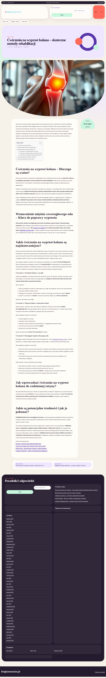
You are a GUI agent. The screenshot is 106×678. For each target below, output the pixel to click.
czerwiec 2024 (10, 575)
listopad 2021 (9, 623)
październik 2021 (10, 626)
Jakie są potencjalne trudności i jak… (26, 159)
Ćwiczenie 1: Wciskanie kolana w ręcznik (29, 151)
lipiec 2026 (9, 521)
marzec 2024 (9, 581)
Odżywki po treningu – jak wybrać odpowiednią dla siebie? (70, 495)
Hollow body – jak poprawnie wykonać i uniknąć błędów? (31, 448)
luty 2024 (8, 584)
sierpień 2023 (9, 592)
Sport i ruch (5, 21)
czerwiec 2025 (10, 555)
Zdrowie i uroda (15, 21)
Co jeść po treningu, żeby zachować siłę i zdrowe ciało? (31, 446)
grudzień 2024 (10, 570)
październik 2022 (10, 606)
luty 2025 (8, 567)
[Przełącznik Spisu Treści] (40, 143)
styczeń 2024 (9, 587)
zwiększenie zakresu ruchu (60, 339)
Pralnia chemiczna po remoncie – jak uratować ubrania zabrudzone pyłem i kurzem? (76, 490)
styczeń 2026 (9, 536)
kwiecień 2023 (10, 598)
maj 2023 (8, 595)
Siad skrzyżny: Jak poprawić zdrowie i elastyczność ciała (30, 464)
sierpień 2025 (9, 550)
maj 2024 (8, 578)
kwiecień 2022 (10, 609)
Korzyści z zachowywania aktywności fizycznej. (28, 443)
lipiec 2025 (9, 553)
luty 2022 (8, 615)
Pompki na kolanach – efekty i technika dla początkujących (31, 451)
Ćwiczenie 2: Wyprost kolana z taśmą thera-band (31, 153)
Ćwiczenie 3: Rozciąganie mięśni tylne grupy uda (30, 155)
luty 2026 (8, 533)
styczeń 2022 (9, 618)
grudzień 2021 (10, 621)
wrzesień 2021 (10, 629)
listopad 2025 (9, 541)
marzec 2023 (9, 601)
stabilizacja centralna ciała (26, 230)
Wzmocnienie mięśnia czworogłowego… (27, 147)
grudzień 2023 (10, 589)
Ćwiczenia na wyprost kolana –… (25, 145)
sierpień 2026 (9, 519)
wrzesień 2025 (10, 547)
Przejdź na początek (100, 672)
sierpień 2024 (9, 572)
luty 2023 (8, 604)
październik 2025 (10, 544)
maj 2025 (8, 558)
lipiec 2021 (9, 632)
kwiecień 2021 (10, 640)
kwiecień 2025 (10, 561)
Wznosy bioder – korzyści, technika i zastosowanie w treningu (70, 498)
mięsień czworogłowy (39, 228)
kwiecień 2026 (10, 530)
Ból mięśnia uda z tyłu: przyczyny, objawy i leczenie (68, 493)
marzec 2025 (9, 564)
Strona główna (100, 2)
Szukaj (62, 15)
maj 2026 (8, 527)
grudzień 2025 (10, 538)
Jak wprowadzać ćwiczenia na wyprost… (27, 157)
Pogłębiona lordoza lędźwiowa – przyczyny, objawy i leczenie (70, 464)
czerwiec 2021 (10, 635)
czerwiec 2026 (10, 524)
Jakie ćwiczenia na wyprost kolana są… (26, 149)
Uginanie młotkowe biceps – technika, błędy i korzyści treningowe (71, 501)
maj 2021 (8, 637)
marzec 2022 (9, 612)
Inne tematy (24, 21)
